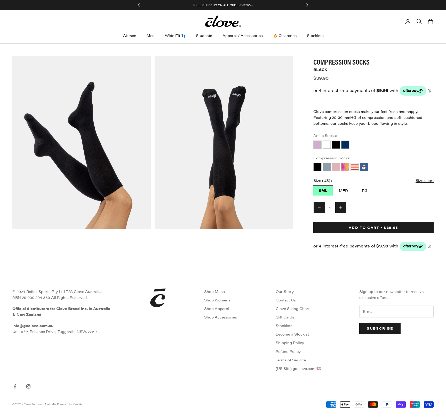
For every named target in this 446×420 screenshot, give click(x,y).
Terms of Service (291, 359)
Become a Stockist (292, 334)
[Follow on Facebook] (15, 386)
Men (151, 35)
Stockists (315, 35)
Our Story (285, 291)
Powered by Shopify (70, 404)
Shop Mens (214, 291)
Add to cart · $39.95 (373, 227)
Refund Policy (288, 351)
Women (129, 35)
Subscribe (380, 328)
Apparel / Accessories (242, 35)
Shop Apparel (216, 308)
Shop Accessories (220, 317)
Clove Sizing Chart (292, 308)
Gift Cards (285, 317)
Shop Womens (217, 299)
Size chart (425, 180)
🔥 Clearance (285, 35)
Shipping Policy (290, 342)
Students (204, 35)
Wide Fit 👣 (175, 35)
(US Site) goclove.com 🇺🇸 (298, 368)
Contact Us (286, 299)
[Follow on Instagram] (28, 386)
